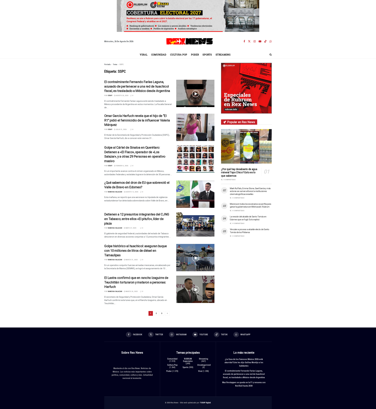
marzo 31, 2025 (131, 260)
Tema (115, 64)
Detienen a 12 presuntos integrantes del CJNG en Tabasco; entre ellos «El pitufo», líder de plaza (136, 219)
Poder (195, 54)
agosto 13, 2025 (131, 192)
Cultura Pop (178, 54)
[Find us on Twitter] (249, 41)
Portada (107, 64)
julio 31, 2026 (121, 129)
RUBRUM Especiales (188, 360)
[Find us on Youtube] (260, 41)
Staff (110, 95)
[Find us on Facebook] (244, 41)
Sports (207, 54)
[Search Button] (271, 54)
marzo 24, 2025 (131, 291)
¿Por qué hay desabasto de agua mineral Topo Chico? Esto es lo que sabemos (239, 172)
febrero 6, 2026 (121, 166)
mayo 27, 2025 (130, 228)
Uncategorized (204, 365)
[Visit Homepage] (189, 41)
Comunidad (158, 54)
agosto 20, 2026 (121, 95)
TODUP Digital (205, 403)
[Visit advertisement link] (188, 16)
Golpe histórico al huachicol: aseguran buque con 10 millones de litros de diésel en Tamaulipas (135, 250)
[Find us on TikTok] (265, 41)
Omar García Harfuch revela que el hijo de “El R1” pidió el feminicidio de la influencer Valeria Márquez (137, 120)
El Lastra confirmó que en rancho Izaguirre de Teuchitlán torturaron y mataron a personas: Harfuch (136, 282)
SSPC (121, 64)
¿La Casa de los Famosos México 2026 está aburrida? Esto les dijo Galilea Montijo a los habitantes (244, 362)
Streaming (223, 54)
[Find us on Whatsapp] (271, 41)
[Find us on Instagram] (255, 41)
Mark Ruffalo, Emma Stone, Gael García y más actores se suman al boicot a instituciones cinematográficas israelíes (250, 191)
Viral (143, 54)
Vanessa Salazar (115, 192)
